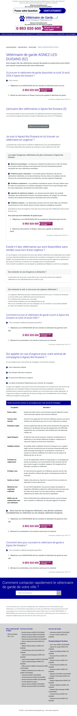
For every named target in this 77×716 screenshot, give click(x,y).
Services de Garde (26, 629)
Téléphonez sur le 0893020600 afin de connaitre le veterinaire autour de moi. (39, 219)
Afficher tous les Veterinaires (38, 126)
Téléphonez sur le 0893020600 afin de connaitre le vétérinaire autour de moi (37, 86)
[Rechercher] (59, 593)
